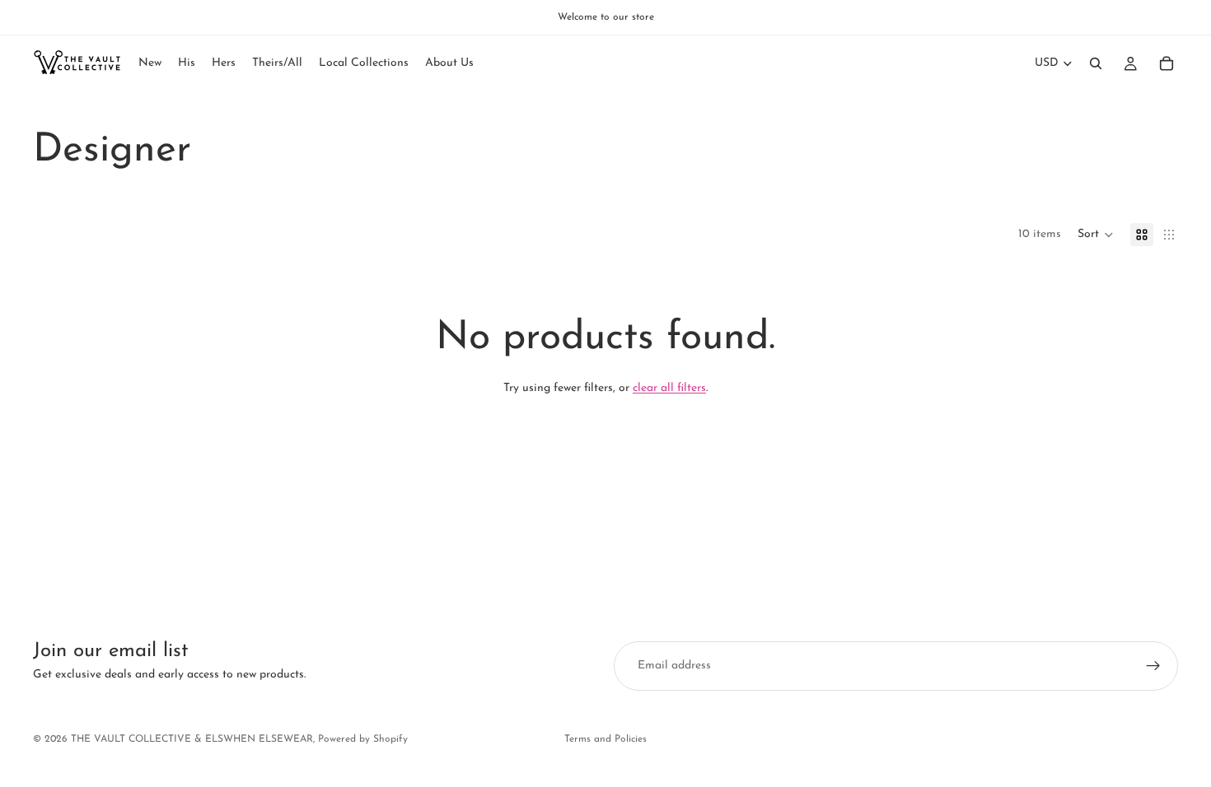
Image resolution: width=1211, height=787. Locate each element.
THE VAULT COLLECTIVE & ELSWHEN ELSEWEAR (192, 739)
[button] (1096, 235)
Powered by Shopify (363, 739)
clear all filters (669, 388)
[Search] (1096, 63)
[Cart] (1166, 63)
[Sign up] (1153, 666)
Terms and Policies (605, 739)
